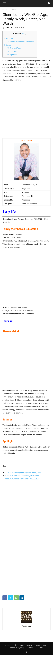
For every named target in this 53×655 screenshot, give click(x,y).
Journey (12, 51)
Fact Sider (8, 28)
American (12, 9)
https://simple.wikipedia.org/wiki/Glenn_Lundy (23, 472)
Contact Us (30, 648)
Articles (14, 645)
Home (4, 9)
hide (24, 34)
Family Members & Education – (21, 42)
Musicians (29, 645)
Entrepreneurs (41, 645)
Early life (8, 38)
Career (7, 45)
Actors (22, 645)
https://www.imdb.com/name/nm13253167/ (22, 479)
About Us (40, 648)
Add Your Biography (17, 648)
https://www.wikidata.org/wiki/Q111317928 (22, 476)
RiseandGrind (14, 48)
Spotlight (12, 54)
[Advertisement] (26, 111)
